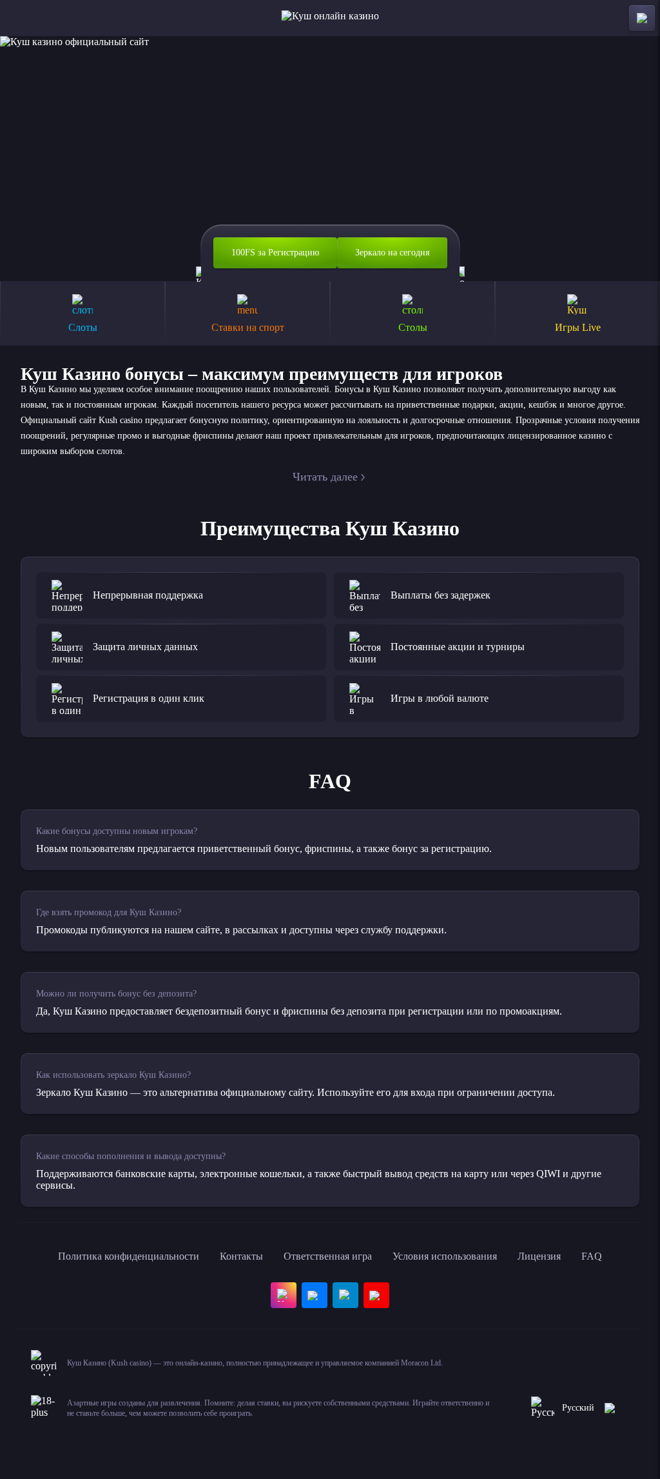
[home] (330, 18)
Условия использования (445, 1256)
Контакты (241, 1256)
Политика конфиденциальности (128, 1256)
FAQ (591, 1256)
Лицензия (539, 1256)
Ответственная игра (328, 1256)
